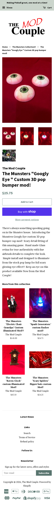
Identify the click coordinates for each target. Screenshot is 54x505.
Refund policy (27, 441)
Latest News (27, 416)
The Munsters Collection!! (24, 47)
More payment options (27, 219)
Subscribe (44, 473)
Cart (49, 7)
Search (27, 433)
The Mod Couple (30, 482)
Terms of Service (27, 437)
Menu (9, 7)
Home (5, 47)
